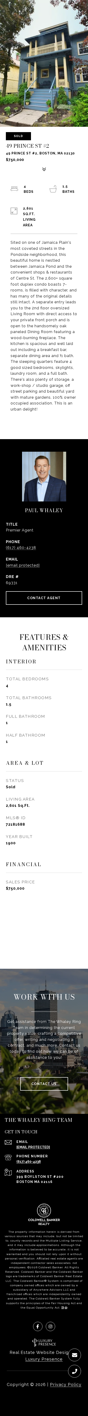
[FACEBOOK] (37, 1326)
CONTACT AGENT (44, 598)
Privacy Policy (65, 1384)
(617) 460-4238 (21, 547)
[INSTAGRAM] (50, 1326)
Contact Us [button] (44, 1084)
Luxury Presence (44, 1359)
